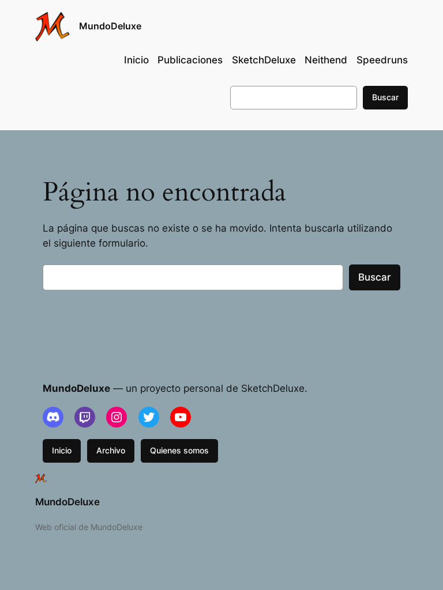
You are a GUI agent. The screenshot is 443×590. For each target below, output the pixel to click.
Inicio (62, 450)
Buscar (385, 97)
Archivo (110, 450)
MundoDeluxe (110, 26)
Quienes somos (179, 450)
